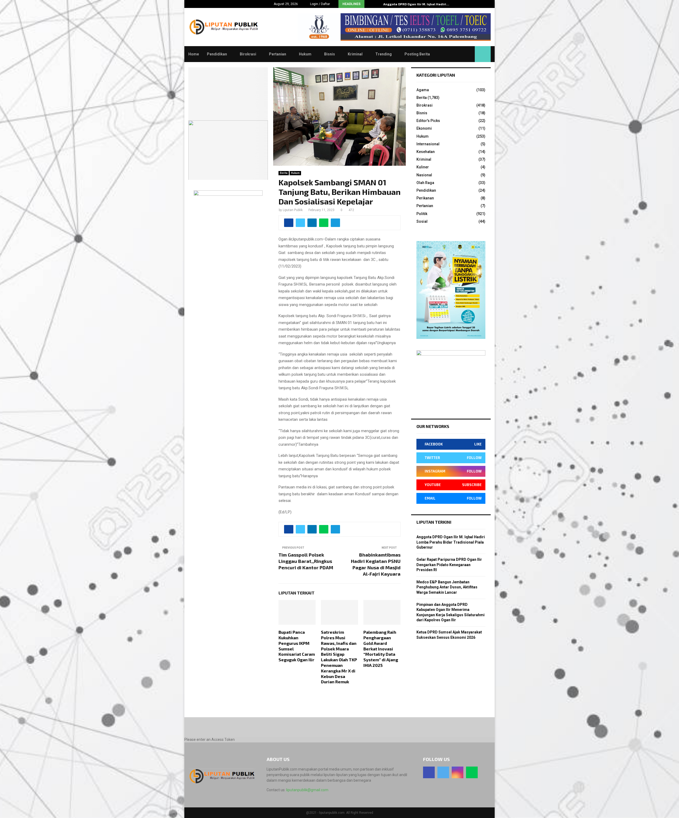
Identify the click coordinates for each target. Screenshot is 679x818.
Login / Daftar (319, 4)
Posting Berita (417, 54)
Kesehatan (425, 152)
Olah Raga (425, 183)
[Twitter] (443, 772)
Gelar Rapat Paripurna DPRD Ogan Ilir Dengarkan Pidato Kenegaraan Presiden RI (449, 564)
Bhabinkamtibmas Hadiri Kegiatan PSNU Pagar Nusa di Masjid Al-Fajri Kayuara (376, 564)
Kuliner (422, 167)
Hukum (305, 54)
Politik (421, 214)
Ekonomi (424, 128)
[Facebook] (429, 772)
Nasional (424, 175)
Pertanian (277, 54)
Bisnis (329, 54)
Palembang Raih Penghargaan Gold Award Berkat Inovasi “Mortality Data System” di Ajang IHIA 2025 (380, 648)
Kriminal (355, 54)
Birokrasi (248, 54)
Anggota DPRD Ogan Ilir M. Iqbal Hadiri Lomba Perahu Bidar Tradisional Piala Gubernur (450, 542)
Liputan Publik (293, 210)
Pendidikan (217, 54)
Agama (422, 90)
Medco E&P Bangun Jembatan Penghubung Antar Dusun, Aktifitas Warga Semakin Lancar (446, 587)
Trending (383, 54)
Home (193, 54)
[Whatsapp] (472, 772)
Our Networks (432, 426)
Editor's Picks (428, 121)
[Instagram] (457, 772)
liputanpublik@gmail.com (307, 790)
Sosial (422, 221)
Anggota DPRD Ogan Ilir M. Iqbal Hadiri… (416, 4)
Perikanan (425, 198)
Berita (284, 173)
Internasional (427, 144)
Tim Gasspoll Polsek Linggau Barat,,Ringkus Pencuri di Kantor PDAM (305, 561)
